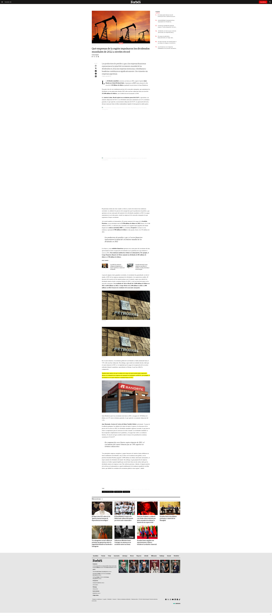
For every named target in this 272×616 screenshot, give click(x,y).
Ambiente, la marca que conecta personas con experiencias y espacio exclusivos (167, 31)
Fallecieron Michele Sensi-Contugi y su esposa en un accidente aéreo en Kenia (122, 542)
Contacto (114, 599)
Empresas (126, 491)
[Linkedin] (96, 76)
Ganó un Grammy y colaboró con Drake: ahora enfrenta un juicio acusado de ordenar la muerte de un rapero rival (146, 519)
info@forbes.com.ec (113, 567)
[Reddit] (96, 73)
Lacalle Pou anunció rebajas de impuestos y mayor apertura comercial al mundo (117, 267)
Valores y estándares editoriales (123, 599)
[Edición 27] (165, 566)
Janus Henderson (108, 491)
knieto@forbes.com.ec (97, 575)
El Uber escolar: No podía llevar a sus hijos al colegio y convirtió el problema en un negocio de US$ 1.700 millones (167, 42)
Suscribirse (263, 2)
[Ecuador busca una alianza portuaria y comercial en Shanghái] (170, 508)
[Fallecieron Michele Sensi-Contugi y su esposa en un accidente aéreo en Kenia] (124, 532)
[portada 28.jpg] (154, 566)
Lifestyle (146, 555)
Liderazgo (124, 555)
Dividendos (118, 491)
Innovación (116, 555)
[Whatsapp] (96, 65)
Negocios (138, 555)
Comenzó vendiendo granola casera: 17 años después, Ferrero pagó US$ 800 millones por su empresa (167, 26)
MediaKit (109, 599)
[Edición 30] (134, 566)
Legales (104, 599)
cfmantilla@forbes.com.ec (106, 571)
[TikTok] (179, 599)
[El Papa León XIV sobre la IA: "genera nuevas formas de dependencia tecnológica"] (102, 508)
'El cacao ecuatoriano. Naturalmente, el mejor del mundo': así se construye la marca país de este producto (167, 37)
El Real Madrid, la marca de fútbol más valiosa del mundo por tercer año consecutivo (123, 518)
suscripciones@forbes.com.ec (98, 582)
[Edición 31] (123, 566)
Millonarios (154, 555)
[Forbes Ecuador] (136, 2)
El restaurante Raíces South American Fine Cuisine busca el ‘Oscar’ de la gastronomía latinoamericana (166, 15)
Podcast (103, 555)
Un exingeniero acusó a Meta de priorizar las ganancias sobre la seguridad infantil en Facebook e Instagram (102, 543)
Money (132, 555)
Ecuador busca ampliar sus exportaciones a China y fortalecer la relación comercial (147, 542)
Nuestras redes (135, 599)
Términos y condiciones (97, 599)
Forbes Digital (95, 54)
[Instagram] (170, 599)
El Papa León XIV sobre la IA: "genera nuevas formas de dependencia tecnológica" (101, 518)
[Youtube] (173, 599)
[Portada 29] (144, 566)
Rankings (162, 555)
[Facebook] (96, 71)
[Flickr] (177, 599)
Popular (158, 11)
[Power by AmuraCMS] (176, 603)
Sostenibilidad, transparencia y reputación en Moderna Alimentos (166, 21)
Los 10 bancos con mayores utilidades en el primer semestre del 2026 (167, 47)
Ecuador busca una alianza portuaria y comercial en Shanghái (168, 518)
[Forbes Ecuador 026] (175, 566)
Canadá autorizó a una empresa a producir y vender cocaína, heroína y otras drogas (142, 267)
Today (109, 555)
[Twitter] (96, 68)
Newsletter (176, 555)
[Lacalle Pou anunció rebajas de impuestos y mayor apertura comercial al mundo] (105, 266)
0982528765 (95, 589)
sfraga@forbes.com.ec (97, 578)
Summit (169, 555)
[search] (270, 2)
